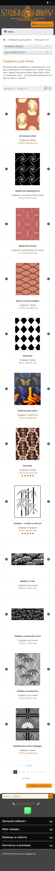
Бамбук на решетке (27, 691)
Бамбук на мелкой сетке (27, 636)
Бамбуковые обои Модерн (27, 746)
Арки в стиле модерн (27, 300)
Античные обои (27, 135)
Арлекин (27, 355)
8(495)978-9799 (26, 804)
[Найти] (50, 796)
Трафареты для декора (19, 39)
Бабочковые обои (27, 410)
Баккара (27, 465)
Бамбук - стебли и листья (27, 523)
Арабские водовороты (27, 190)
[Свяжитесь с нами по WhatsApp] (27, 810)
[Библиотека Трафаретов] (27, 13)
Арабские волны (28, 245)
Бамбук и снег (27, 581)
